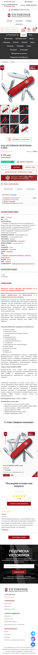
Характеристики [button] (8, 189)
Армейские (5, 255)
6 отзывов (7, 470)
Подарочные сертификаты (19, 57)
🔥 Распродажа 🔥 (12, 35)
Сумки (29, 46)
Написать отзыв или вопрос (19, 503)
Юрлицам (19, 21)
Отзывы (29, 21)
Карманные (12, 255)
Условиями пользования (21, 578)
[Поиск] (3, 30)
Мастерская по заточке (19, 53)
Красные (8, 261)
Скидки (8, 637)
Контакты (19, 24)
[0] (34, 30)
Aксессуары (24, 50)
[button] (9, 6)
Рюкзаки (24, 42)
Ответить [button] (5, 529)
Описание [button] (19, 189)
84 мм (9, 259)
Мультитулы (8, 38)
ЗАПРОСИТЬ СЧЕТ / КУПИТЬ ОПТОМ (19, 172)
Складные (28, 255)
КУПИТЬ (6, 475)
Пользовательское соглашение (15, 624)
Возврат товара (10, 609)
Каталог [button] (9, 21)
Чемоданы (20, 46)
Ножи (24, 35)
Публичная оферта (11, 621)
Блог (7, 631)
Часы (30, 35)
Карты (32, 42)
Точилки (16, 42)
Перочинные (20, 255)
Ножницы (10, 46)
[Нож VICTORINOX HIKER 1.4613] (19, 448)
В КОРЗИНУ (16, 167)
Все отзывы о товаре (19, 537)
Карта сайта (9, 619)
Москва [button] (14, 195)
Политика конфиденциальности (15, 640)
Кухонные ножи (21, 38)
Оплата (8, 606)
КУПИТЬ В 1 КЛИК (30, 167)
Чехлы (31, 38)
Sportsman (9, 251)
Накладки (6, 42)
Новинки (8, 634)
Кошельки (13, 50)
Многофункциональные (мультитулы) (23, 263)
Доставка (8, 603)
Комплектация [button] (30, 189)
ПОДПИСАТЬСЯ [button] (19, 572)
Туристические (5, 257)
